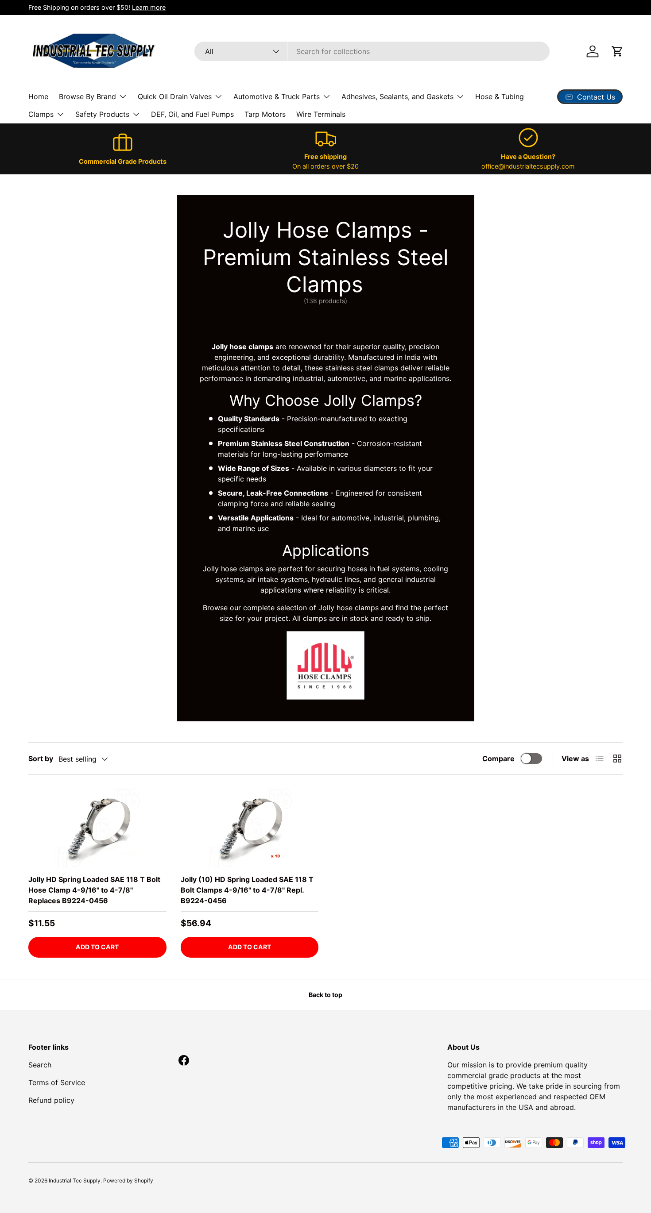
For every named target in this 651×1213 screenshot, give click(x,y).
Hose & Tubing (499, 96)
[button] (617, 51)
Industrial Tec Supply (75, 1180)
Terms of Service (56, 1082)
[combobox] (372, 51)
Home (38, 96)
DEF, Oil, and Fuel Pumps (192, 114)
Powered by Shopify (128, 1180)
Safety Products (102, 114)
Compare (498, 758)
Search (39, 1064)
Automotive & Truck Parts (276, 96)
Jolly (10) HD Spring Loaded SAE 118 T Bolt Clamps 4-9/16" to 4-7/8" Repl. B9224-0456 (247, 890)
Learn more (149, 7)
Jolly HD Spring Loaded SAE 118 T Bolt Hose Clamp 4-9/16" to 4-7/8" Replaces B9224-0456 (94, 890)
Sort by (40, 758)
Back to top (325, 994)
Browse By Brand (87, 96)
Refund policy (51, 1100)
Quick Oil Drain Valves (175, 96)
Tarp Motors (265, 114)
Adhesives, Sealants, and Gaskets (397, 96)
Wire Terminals (320, 114)
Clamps (41, 114)
